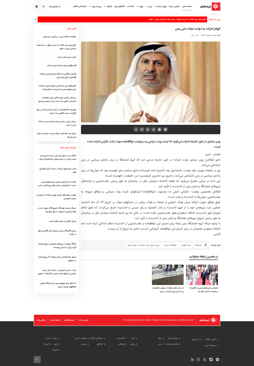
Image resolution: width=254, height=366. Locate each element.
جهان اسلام (162, 6)
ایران (150, 6)
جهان (141, 6)
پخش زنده (40, 320)
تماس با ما (83, 320)
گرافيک (109, 6)
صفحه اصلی (187, 6)
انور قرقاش (185, 245)
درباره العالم (69, 320)
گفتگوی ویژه (119, 6)
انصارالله (198, 245)
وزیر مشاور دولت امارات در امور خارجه (143, 245)
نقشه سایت (55, 320)
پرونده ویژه (96, 6)
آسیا (208, 154)
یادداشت (130, 6)
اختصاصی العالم (80, 6)
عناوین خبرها (174, 6)
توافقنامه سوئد (170, 245)
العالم (216, 154)
